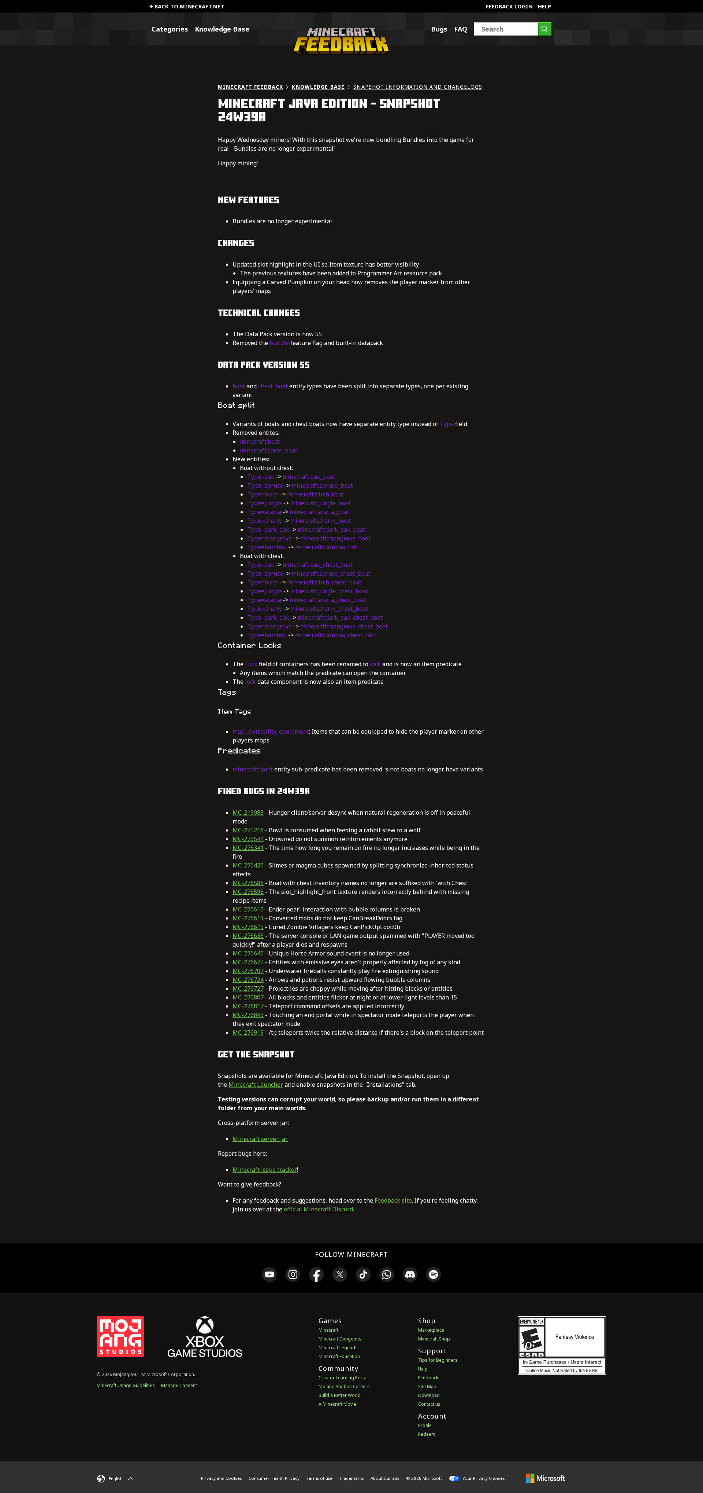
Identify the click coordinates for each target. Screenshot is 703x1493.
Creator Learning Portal (343, 1378)
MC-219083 (248, 812)
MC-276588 (248, 883)
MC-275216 (248, 830)
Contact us (429, 1404)
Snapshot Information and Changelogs (417, 86)
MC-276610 (248, 909)
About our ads (385, 1478)
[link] (269, 1275)
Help (544, 6)
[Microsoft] (545, 1478)
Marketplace (431, 1330)
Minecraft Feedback (250, 86)
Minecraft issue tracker (265, 1170)
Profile (425, 1425)
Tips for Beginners (438, 1360)
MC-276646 (248, 953)
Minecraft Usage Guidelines (126, 1385)
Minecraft (328, 1330)
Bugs (439, 29)
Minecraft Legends (338, 1348)
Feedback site (393, 1200)
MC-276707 (248, 971)
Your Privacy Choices (483, 1478)
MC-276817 (248, 1006)
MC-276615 (248, 927)
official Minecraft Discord (318, 1209)
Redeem (426, 1434)
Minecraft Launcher (255, 1085)
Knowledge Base (222, 29)
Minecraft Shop (434, 1339)
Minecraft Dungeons (340, 1339)
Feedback (428, 1378)
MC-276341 (248, 848)
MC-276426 (248, 865)
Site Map (427, 1386)
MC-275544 (248, 839)
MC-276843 (248, 1015)
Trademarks (351, 1478)
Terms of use (319, 1478)
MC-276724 (248, 980)
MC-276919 (248, 1032)
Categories (170, 29)
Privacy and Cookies (221, 1478)
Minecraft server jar (260, 1139)
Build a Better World (340, 1395)
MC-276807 (248, 997)
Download (429, 1395)
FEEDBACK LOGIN (509, 6)
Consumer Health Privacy (274, 1478)
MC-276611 (248, 918)
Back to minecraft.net (189, 6)
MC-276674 (248, 962)
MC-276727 (248, 988)
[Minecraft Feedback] (339, 52)
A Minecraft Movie (337, 1404)
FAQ (460, 29)
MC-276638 (248, 936)
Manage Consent (179, 1385)
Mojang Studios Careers (344, 1386)
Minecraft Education (339, 1356)
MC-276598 (248, 892)
